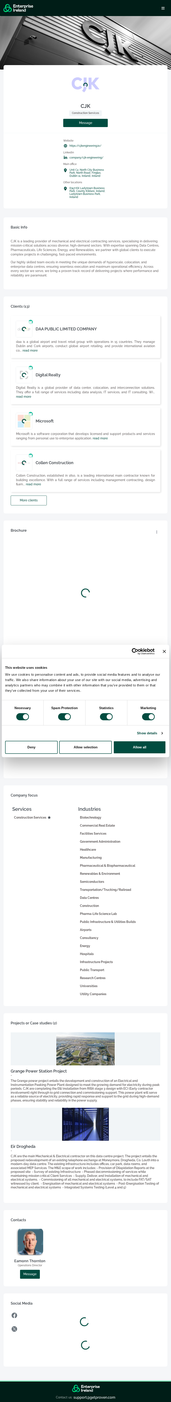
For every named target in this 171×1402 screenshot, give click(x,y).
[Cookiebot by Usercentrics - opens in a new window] (135, 651)
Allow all (139, 747)
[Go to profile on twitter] (85, 1329)
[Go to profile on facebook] (84, 1316)
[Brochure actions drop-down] (156, 532)
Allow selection (86, 747)
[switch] (64, 716)
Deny (31, 747)
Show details (147, 733)
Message (85, 123)
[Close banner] (164, 651)
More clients (29, 500)
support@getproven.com (94, 1397)
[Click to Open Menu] (163, 8)
